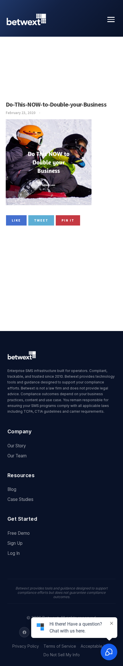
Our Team (17, 456)
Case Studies (20, 499)
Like (16, 220)
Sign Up (15, 543)
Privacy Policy (25, 646)
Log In (13, 553)
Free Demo (18, 533)
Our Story (16, 445)
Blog (11, 489)
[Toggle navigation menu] (111, 19)
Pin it (67, 220)
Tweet (41, 220)
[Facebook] (24, 632)
